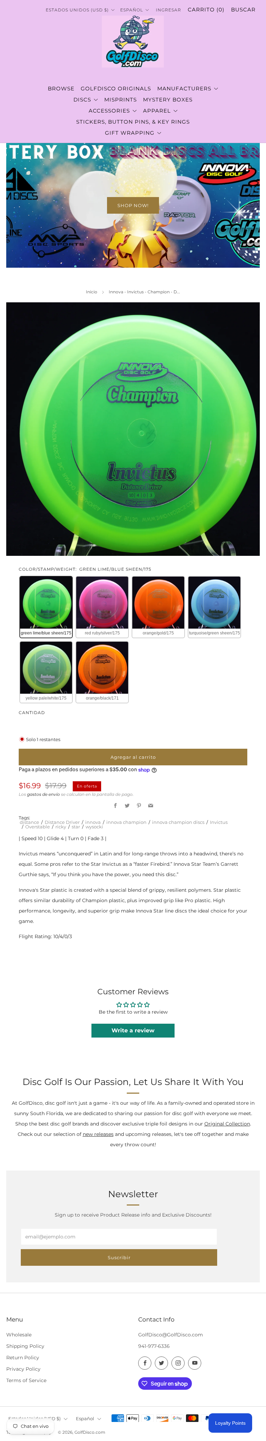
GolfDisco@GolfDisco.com (170, 1335)
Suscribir (119, 1257)
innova (93, 822)
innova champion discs (178, 822)
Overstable (37, 826)
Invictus (219, 822)
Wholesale (19, 1335)
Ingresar (168, 9)
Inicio (91, 291)
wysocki (94, 826)
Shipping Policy (25, 1346)
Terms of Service (26, 1380)
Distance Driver (62, 822)
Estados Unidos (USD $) (78, 9)
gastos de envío (43, 794)
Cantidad (32, 712)
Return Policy (22, 1357)
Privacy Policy (23, 1369)
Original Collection (227, 1124)
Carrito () (206, 9)
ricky (60, 826)
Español (85, 1418)
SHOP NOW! (133, 205)
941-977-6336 (154, 1346)
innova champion (126, 822)
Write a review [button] (133, 1030)
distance (29, 822)
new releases (98, 1134)
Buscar (243, 9)
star (76, 826)
